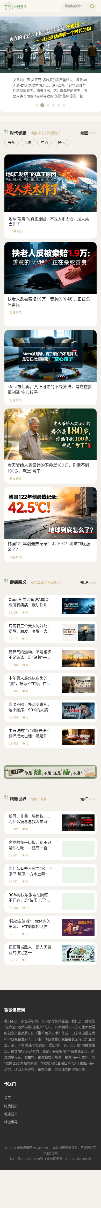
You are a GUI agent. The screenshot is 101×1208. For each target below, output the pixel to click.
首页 (7, 1098)
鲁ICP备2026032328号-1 (27, 1159)
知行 (88, 799)
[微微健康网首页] (15, 6)
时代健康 (11, 1106)
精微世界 (11, 1122)
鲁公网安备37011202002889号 (69, 1159)
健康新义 (11, 1114)
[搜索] (92, 6)
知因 (88, 132)
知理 (88, 582)
